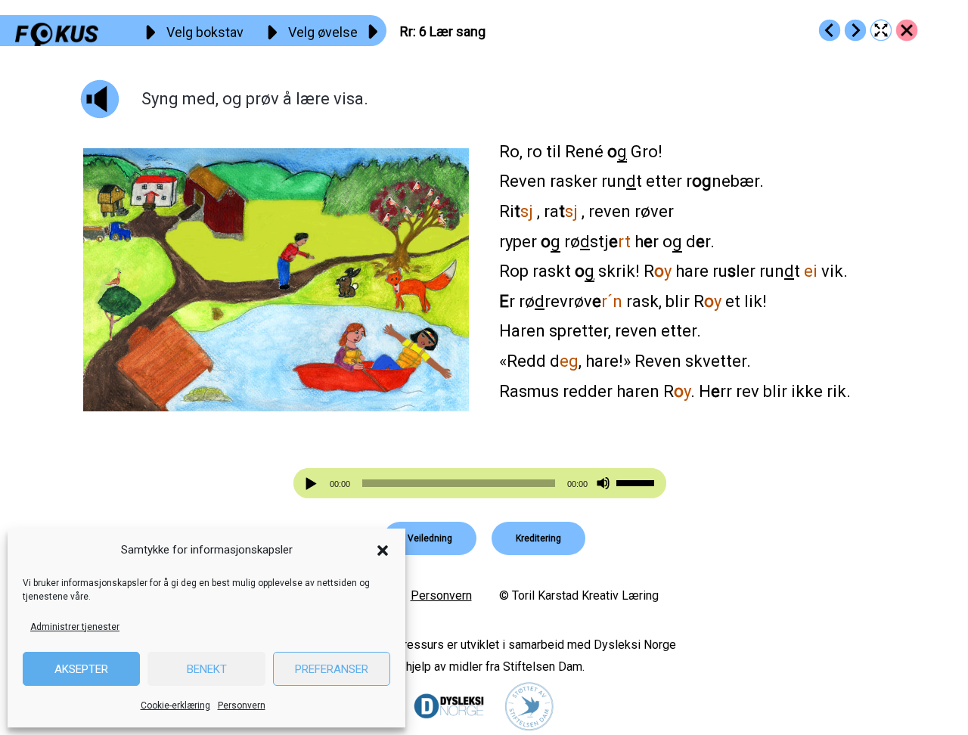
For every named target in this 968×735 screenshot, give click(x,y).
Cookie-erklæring (175, 705)
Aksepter (81, 669)
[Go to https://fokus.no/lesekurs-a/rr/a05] (829, 30)
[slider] (637, 481)
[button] (382, 550)
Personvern (241, 705)
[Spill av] (313, 483)
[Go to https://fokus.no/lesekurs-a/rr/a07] (855, 30)
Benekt (207, 669)
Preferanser (331, 669)
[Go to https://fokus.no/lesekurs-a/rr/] (907, 30)
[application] (480, 483)
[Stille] (603, 483)
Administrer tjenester (74, 627)
